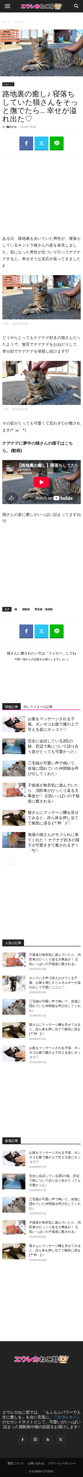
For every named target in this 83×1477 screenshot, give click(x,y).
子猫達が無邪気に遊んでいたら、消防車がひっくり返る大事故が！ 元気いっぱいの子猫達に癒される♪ (55, 959)
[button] (7, 6)
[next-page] (12, 862)
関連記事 (11, 707)
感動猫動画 (20, 323)
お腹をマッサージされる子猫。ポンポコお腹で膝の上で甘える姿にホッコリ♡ (53, 724)
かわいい (20, 22)
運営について (15, 1463)
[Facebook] (26, 143)
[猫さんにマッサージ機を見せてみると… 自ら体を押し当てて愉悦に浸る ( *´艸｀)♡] (13, 818)
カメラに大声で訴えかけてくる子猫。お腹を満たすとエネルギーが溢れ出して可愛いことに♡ (55, 982)
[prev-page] (5, 862)
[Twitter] (41, 143)
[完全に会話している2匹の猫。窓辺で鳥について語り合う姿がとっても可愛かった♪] (13, 746)
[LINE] (57, 143)
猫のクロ (11, 126)
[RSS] (48, 1439)
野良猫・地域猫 (44, 609)
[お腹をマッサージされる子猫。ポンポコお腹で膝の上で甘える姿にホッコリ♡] (13, 724)
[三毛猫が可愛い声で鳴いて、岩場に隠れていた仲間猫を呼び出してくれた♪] (13, 768)
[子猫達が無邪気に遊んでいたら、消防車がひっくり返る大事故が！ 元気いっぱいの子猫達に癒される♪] (13, 791)
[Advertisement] (41, 190)
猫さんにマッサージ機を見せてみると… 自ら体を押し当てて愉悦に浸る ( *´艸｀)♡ (53, 817)
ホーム (6, 22)
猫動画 (26, 609)
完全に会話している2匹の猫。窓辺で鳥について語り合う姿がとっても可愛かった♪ (53, 746)
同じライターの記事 (38, 707)
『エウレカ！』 (67, 1417)
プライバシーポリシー (62, 1463)
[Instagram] (35, 1439)
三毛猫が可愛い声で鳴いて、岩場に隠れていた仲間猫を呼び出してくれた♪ (53, 768)
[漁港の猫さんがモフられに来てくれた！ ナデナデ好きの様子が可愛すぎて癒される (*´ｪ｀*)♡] (13, 840)
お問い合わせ (36, 1463)
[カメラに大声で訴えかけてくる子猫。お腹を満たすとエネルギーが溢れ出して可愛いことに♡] (13, 984)
